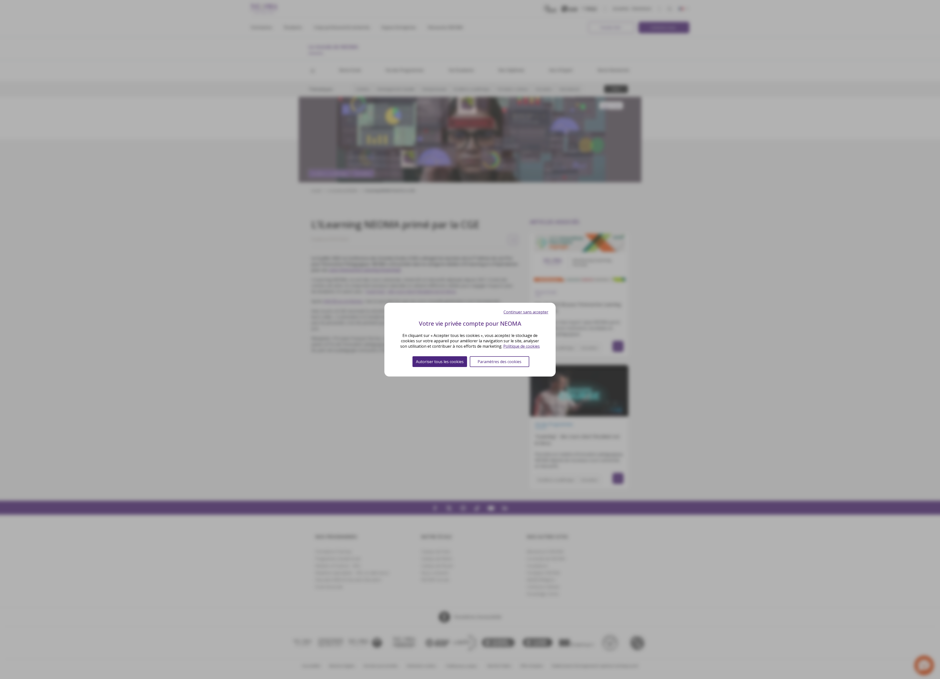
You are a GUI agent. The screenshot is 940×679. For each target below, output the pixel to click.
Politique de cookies (521, 346)
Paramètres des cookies (499, 361)
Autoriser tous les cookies (440, 361)
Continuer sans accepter (526, 312)
